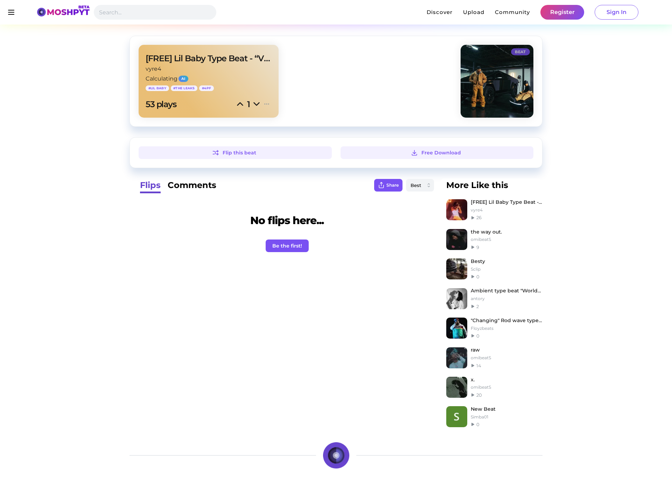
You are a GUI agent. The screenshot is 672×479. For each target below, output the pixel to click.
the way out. (486, 232)
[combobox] (420, 185)
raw (475, 350)
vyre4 (153, 68)
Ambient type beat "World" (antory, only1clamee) (506, 290)
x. (473, 379)
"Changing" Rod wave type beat (506, 320)
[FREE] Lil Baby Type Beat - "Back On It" (506, 202)
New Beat (483, 409)
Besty (478, 261)
